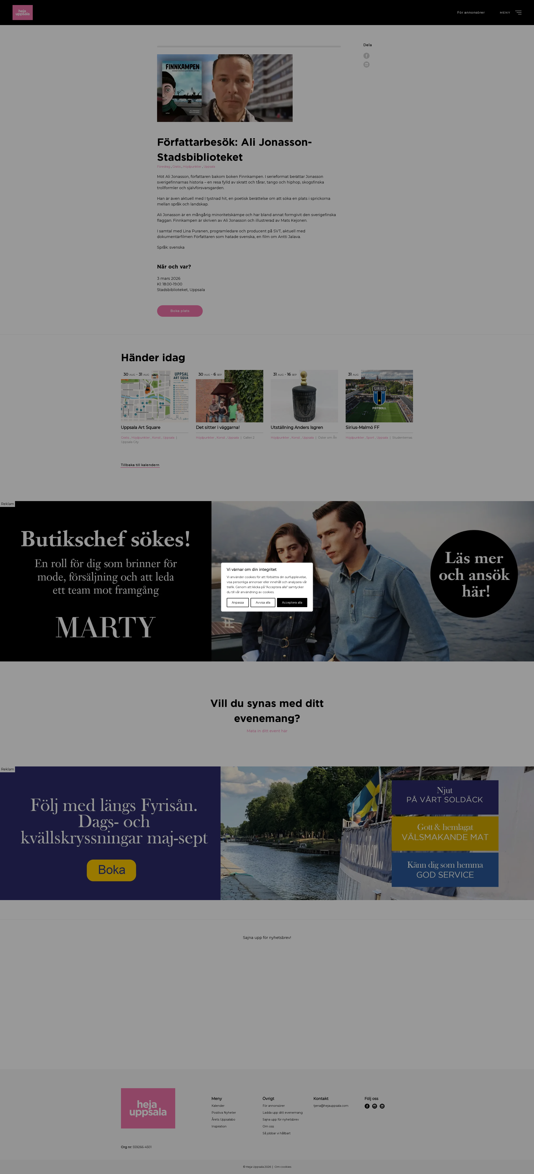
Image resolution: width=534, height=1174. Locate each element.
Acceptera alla (292, 602)
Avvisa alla (263, 602)
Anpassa (238, 602)
